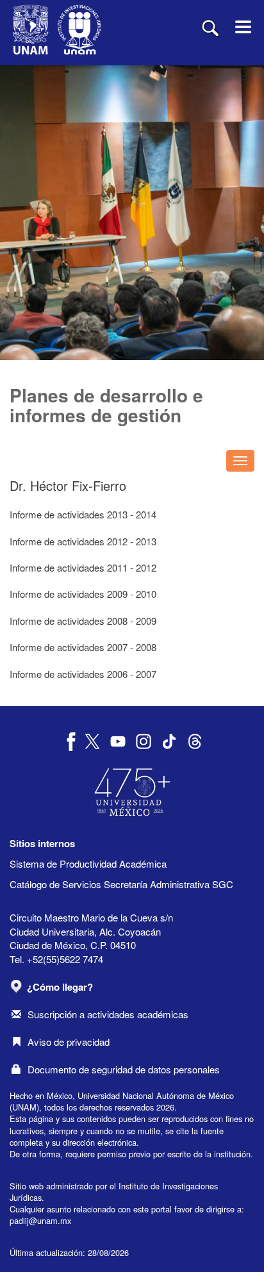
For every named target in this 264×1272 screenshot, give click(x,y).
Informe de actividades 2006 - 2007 (83, 674)
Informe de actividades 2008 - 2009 (83, 620)
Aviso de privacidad (69, 1041)
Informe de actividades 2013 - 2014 (83, 514)
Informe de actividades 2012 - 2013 (83, 541)
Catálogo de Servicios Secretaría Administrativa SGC (121, 884)
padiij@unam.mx (40, 1220)
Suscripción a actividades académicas (108, 1014)
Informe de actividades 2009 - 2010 (83, 593)
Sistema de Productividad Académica (88, 863)
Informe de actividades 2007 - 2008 (83, 647)
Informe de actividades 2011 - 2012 (83, 567)
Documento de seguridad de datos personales (124, 1069)
